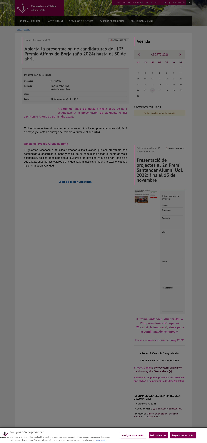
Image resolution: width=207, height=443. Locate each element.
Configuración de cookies (133, 435)
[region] (103, 435)
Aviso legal (100, 440)
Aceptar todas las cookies (183, 435)
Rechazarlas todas (158, 435)
